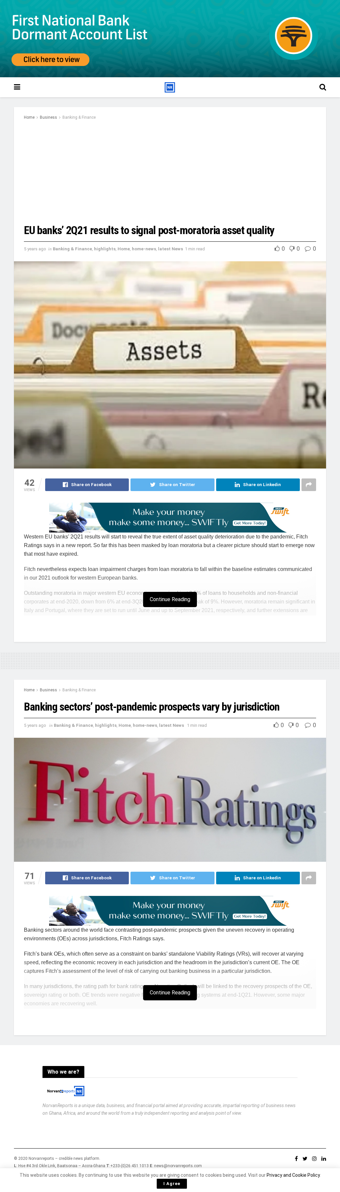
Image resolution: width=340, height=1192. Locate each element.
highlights (105, 248)
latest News (170, 248)
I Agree (171, 1183)
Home (29, 117)
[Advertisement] (170, 171)
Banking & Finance (79, 117)
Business (48, 117)
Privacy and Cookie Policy (293, 1175)
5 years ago (35, 248)
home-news (144, 248)
